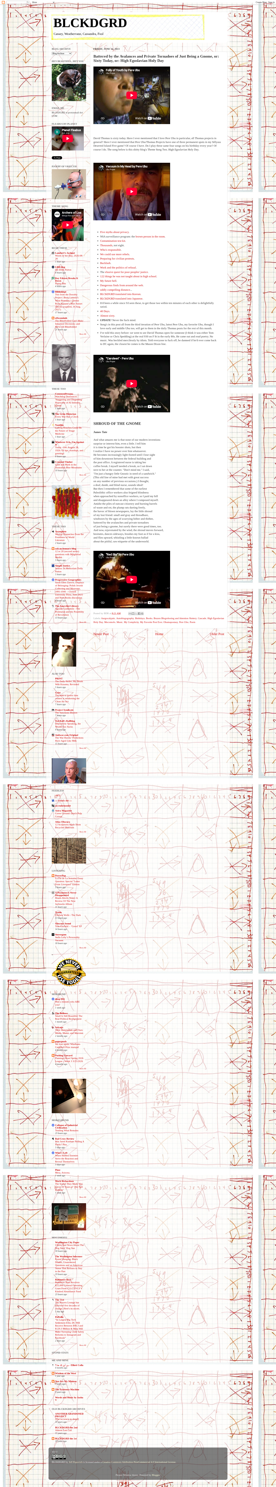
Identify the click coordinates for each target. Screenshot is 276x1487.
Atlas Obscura (62, 821)
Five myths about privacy (114, 232)
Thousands (106, 245)
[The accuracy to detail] (67, 1419)
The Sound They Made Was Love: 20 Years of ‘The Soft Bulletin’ (69, 1187)
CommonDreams (64, 393)
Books (149, 618)
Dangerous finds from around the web (121, 285)
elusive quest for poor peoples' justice (126, 272)
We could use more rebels (114, 254)
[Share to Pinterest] (142, 613)
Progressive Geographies (68, 579)
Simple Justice (62, 565)
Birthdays (140, 618)
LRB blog (60, 267)
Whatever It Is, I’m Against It (69, 443)
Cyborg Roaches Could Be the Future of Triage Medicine (68, 430)
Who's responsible (110, 249)
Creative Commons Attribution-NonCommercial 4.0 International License (139, 1462)
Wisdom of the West (65, 1373)
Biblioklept (60, 291)
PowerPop (60, 875)
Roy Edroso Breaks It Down (66, 279)
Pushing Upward (63, 1055)
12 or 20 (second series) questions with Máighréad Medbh (68, 554)
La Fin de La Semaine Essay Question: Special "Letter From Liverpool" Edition (69, 881)
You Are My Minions (66, 1381)
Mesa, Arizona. (62, 1172)
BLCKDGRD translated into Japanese (121, 298)
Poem (192, 622)
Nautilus (59, 425)
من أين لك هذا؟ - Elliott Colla (69, 1365)
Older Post (217, 634)
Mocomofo (109, 622)
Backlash (105, 263)
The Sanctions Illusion (66, 712)
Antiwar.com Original (66, 735)
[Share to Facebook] (139, 613)
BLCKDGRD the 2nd (66, 1427)
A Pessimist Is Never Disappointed (66, 894)
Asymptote (60, 531)
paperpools (61, 1041)
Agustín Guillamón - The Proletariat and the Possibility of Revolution (69, 611)
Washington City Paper (67, 1242)
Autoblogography (125, 618)
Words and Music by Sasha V (69, 1398)
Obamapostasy (170, 622)
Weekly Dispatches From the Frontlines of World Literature (69, 537)
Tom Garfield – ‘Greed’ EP (68, 926)
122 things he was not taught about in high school (128, 276)
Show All (82, 334)
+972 (57, 795)
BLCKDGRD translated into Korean (120, 294)
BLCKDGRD (90, 23)
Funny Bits (60, 283)
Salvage (59, 1027)
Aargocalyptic (108, 618)
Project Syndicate (64, 709)
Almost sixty (107, 315)
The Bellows (61, 1013)
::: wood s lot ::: (63, 800)
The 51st (59, 1299)
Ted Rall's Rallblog (65, 721)
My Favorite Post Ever (151, 622)
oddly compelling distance (115, 289)
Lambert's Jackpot (65, 253)
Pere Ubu (183, 622)
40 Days (104, 311)
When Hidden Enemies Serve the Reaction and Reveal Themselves (66, 1158)
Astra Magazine (63, 810)
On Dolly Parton (63, 269)
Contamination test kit (112, 240)
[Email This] (130, 613)
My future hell (108, 280)
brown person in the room (150, 236)
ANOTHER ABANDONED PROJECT (69, 1415)
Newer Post (101, 634)
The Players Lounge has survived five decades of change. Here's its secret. (67, 1305)
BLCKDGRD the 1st (66, 1438)
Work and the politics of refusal (118, 267)
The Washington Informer (68, 1256)
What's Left (61, 1152)
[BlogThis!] (133, 613)
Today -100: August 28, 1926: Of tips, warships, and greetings (69, 450)
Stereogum (60, 934)
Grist (58, 692)
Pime (57, 1169)
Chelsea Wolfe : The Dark (68, 915)
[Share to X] (136, 613)
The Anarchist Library (67, 606)
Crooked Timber (64, 461)
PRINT (59, 678)
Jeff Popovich (76, 1462)
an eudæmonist (63, 805)
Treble (58, 912)
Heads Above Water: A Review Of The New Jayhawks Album (66, 901)
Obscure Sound (63, 923)
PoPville (59, 1317)
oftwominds (61, 318)
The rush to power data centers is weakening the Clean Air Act (67, 698)
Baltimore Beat (63, 1279)
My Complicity (131, 622)
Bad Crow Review (64, 1138)
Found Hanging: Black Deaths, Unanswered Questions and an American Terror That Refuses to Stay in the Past (69, 1265)
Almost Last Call (63, 1430)
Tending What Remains (66, 1130)
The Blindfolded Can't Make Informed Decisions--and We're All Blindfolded (69, 323)
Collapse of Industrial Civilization (66, 1126)
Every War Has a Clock (66, 416)
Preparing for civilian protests (117, 258)
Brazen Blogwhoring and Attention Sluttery (175, 618)
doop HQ (60, 999)
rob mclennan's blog (65, 548)
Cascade (202, 618)
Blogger (156, 1475)
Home (159, 634)
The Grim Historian (65, 414)
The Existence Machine (67, 1389)
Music (120, 622)
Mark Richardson (64, 1181)
